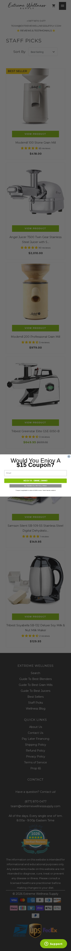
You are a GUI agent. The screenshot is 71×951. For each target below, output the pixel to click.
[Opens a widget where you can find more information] (53, 944)
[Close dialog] (69, 456)
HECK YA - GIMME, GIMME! (35, 481)
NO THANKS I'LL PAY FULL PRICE (35, 486)
